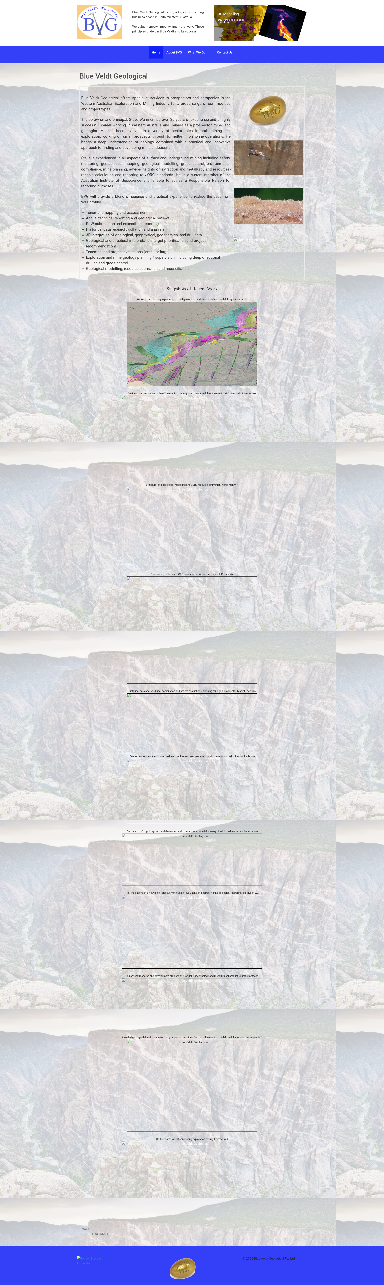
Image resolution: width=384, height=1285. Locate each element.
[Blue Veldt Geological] (99, 22)
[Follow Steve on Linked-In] (92, 1261)
